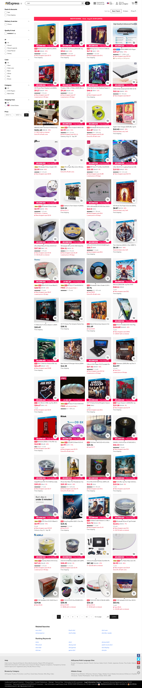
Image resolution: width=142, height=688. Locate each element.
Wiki (45, 674)
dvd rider (38, 647)
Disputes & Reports (18, 663)
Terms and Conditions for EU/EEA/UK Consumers (28, 684)
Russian (73, 663)
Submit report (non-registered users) (16, 666)
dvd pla (104, 650)
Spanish (86, 663)
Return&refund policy (31, 663)
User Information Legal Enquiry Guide (56, 684)
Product (14, 674)
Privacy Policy (29, 682)
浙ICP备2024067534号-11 (25, 686)
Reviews (40, 674)
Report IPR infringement (45, 663)
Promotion (20, 674)
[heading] (46, 49)
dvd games (72, 647)
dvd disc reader (107, 633)
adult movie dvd (107, 645)
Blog (48, 674)
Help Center (8, 663)
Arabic (129, 663)
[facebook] (138, 655)
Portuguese (79, 663)
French (91, 663)
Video (52, 674)
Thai (125, 663)
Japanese (115, 663)
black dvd (72, 630)
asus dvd (38, 630)
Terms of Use (59, 682)
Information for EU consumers (74, 682)
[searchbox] (53, 3)
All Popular (8, 674)
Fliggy (100, 674)
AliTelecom (127, 674)
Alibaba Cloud (106, 674)
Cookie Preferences (41, 682)
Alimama (95, 674)
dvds (37, 642)
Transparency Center (59, 665)
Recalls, (29, 666)
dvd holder (72, 633)
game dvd (72, 650)
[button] (21, 3)
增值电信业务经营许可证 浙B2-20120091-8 (114, 684)
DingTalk (134, 674)
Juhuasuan (74, 676)
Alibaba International (117, 674)
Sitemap (51, 682)
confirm (114, 617)
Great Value (34, 674)
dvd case (105, 630)
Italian (101, 663)
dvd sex (38, 650)
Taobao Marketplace (84, 676)
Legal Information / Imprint (92, 682)
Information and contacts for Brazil (29, 665)
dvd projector (40, 633)
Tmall (92, 676)
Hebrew (134, 663)
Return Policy (36, 666)
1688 (109, 676)
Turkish (110, 663)
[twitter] (138, 659)
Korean (121, 663)
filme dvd (39, 645)
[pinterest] (138, 662)
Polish (73, 665)
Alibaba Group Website (78, 674)
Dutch (105, 663)
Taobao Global (98, 676)
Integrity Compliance (46, 665)
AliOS (105, 676)
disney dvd (72, 645)
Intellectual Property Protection (14, 682)
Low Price (27, 674)
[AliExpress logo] (12, 3)
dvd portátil (105, 642)
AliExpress (88, 674)
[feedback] (138, 667)
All (8, 43)
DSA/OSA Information (11, 665)
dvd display (105, 647)
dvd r (70, 642)
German (96, 663)
